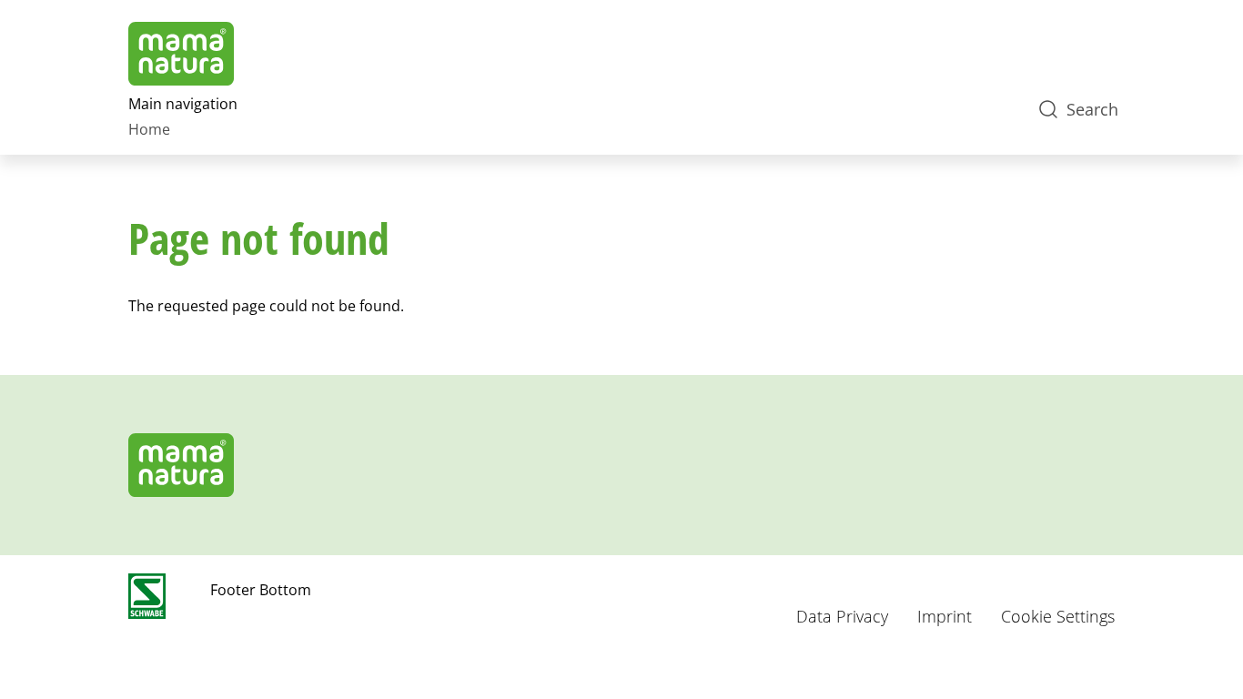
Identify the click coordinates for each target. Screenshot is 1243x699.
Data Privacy (842, 616)
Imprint (944, 616)
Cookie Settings (1058, 616)
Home (149, 129)
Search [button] (1092, 109)
